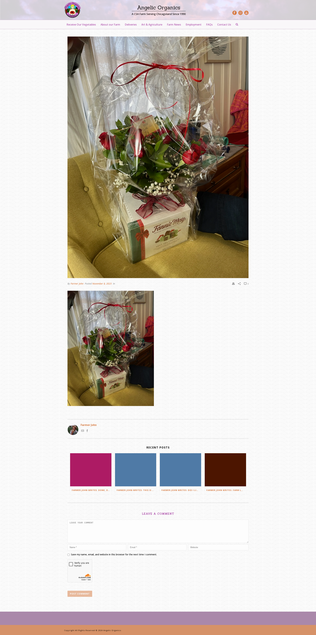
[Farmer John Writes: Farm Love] (225, 469)
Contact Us (224, 24)
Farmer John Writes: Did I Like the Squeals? (181, 490)
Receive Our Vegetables (81, 24)
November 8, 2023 (102, 283)
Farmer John (77, 283)
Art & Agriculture (151, 24)
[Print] (233, 283)
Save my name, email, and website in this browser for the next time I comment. (114, 554)
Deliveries (131, 24)
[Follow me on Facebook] (87, 431)
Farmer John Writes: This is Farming (136, 490)
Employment (193, 24)
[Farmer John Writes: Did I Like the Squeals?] (180, 469)
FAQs (209, 24)
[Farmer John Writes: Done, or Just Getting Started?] (90, 469)
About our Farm (110, 24)
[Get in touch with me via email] (82, 431)
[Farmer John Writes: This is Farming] (135, 469)
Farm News (174, 24)
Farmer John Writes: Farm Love (226, 490)
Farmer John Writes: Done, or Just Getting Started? (91, 490)
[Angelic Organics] (72, 10)
